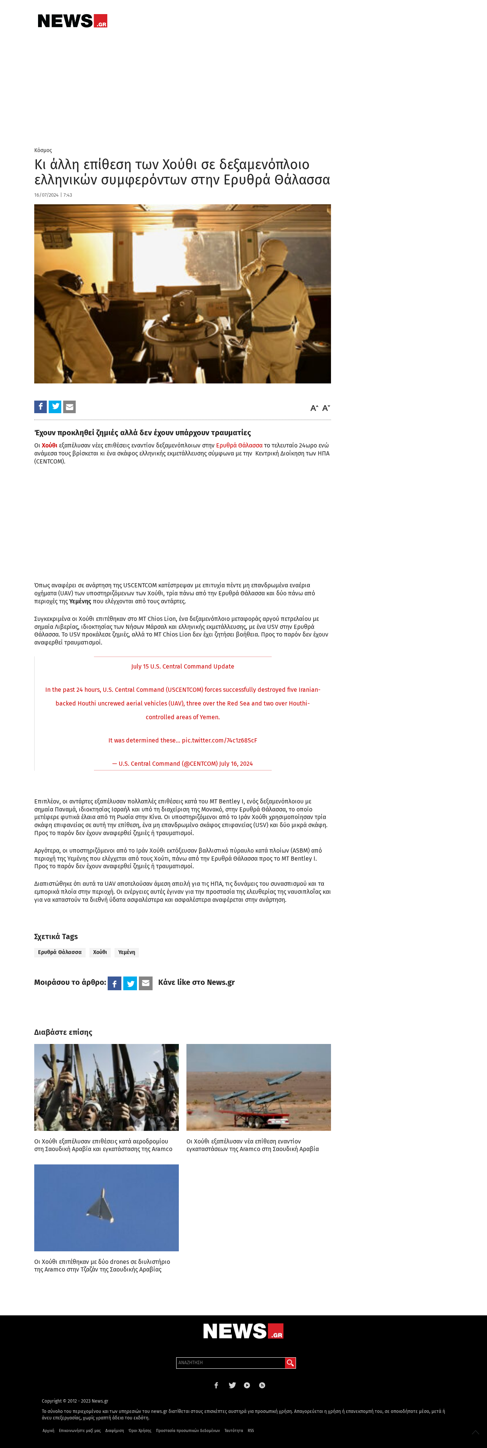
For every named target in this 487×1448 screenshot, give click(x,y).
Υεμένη (126, 952)
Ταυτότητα (233, 1431)
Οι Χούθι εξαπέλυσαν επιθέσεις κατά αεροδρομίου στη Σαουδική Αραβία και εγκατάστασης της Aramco (103, 1145)
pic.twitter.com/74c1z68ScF (219, 740)
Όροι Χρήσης (140, 1431)
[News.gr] (72, 20)
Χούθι (100, 952)
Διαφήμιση (114, 1431)
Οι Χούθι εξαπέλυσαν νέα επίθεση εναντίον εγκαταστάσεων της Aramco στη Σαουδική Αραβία (252, 1145)
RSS (251, 1431)
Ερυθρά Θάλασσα (239, 445)
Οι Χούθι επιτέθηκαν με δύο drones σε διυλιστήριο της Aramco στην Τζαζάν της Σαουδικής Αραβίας (102, 1265)
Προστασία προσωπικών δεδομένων (188, 1431)
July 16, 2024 (236, 763)
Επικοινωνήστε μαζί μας (80, 1431)
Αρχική (48, 1431)
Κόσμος (43, 150)
